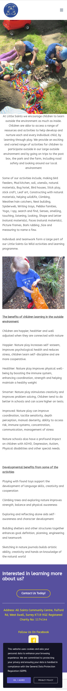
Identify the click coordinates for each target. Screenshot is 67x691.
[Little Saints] (11, 10)
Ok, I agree (19, 680)
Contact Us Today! (33, 593)
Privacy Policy (45, 680)
